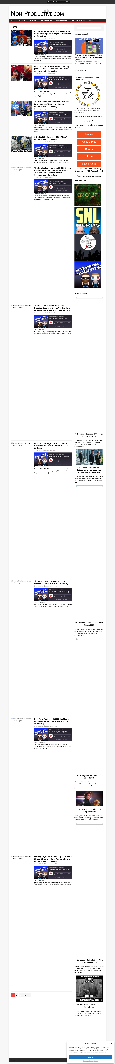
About (13, 20)
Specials (33, 20)
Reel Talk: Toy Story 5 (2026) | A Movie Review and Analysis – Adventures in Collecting (51, 721)
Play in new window (40, 55)
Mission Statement (78, 20)
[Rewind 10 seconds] (58, 49)
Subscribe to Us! (46, 20)
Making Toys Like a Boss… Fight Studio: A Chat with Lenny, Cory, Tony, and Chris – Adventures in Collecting (53, 859)
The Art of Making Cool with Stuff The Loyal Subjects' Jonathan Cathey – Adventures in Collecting (51, 104)
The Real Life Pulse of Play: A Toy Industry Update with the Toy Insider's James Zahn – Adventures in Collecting (52, 308)
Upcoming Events (81, 70)
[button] (111, 1044)
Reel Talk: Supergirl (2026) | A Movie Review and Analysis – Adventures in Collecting (51, 445)
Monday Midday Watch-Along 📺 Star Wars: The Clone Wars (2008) (88, 57)
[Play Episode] (51, 48)
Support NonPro (62, 20)
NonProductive (51, 38)
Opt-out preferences (88, 1061)
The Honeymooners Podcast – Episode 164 (89, 1006)
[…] (41, 60)
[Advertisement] (89, 1036)
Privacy (96, 1061)
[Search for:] (89, 28)
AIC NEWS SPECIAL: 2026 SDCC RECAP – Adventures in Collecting (51, 138)
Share (65, 52)
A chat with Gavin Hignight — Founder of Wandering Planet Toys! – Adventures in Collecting (52, 33)
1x (61, 48)
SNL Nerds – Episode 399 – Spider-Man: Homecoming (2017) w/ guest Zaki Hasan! (89, 469)
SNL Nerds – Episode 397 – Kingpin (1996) (89, 810)
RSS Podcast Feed (95, 171)
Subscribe (58, 52)
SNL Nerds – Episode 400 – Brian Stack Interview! (89, 435)
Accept (90, 1057)
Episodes (22, 20)
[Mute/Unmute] (55, 49)
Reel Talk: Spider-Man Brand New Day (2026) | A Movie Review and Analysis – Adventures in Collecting (51, 68)
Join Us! (91, 20)
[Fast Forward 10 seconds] (64, 49)
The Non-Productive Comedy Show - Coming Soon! (87, 78)
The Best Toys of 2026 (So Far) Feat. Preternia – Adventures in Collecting (51, 582)
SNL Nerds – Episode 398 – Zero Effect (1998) (89, 624)
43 (25, 995)
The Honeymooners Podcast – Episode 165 (89, 776)
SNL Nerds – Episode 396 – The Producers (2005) (89, 961)
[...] (86, 65)
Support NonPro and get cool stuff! (58, 2)
